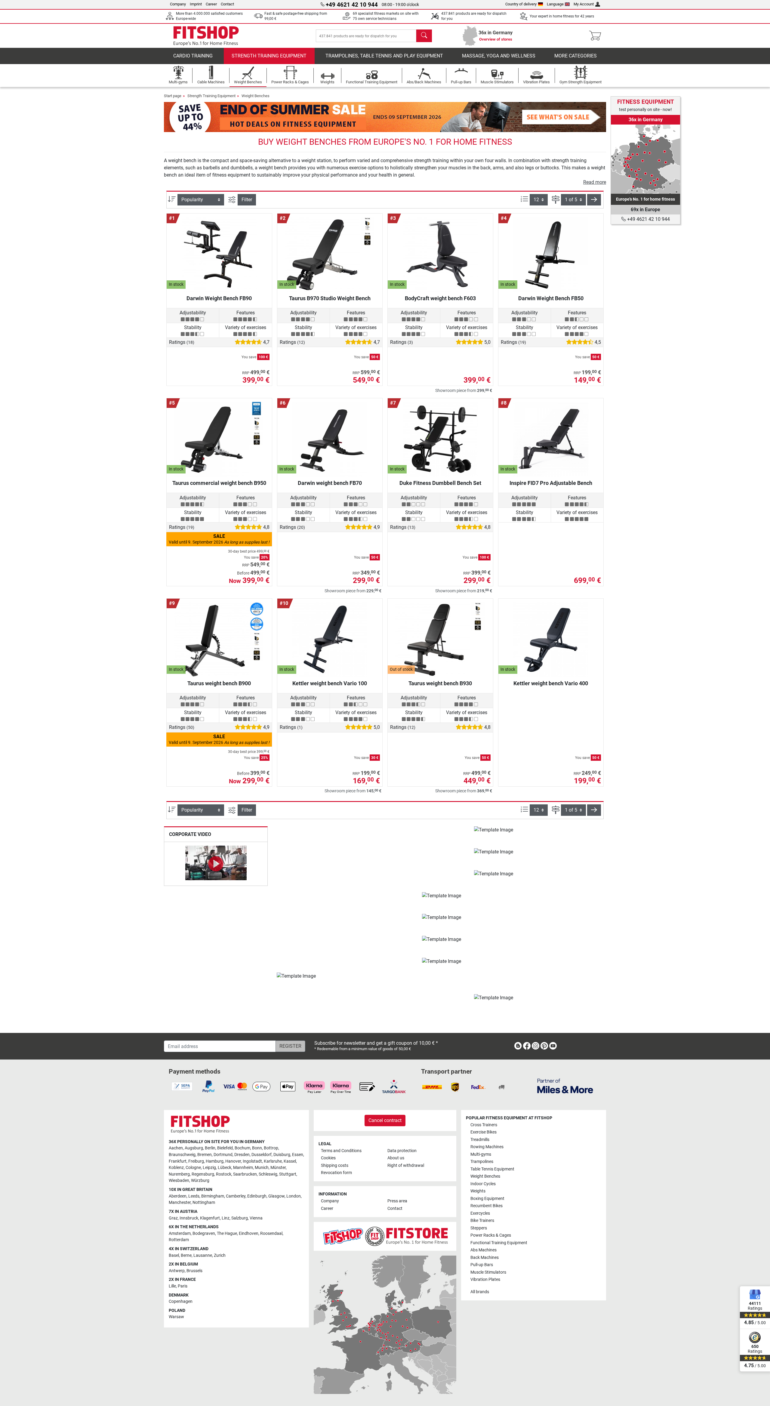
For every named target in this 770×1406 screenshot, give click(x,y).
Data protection (402, 1150)
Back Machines (484, 1257)
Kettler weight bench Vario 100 (329, 683)
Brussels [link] (194, 1270)
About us (395, 1158)
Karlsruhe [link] (273, 1161)
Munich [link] (262, 1167)
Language (555, 4)
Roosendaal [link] (271, 1233)
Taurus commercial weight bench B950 (219, 483)
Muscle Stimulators (488, 1272)
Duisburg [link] (281, 1154)
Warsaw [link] (176, 1316)
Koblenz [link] (176, 1167)
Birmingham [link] (212, 1196)
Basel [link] (174, 1255)
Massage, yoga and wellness (498, 56)
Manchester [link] (180, 1202)
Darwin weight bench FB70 (330, 483)
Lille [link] (172, 1286)
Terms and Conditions (341, 1150)
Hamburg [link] (214, 1161)
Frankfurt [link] (177, 1161)
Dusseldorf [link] (261, 1154)
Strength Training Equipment (269, 56)
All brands (479, 1291)
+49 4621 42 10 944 (648, 219)
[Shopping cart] (597, 35)
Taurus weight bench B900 (219, 683)
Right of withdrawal (405, 1165)
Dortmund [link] (223, 1154)
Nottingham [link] (203, 1202)
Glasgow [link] (276, 1196)
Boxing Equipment (487, 1198)
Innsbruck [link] (189, 1218)
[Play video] (215, 864)
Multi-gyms (480, 1154)
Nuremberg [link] (179, 1174)
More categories (575, 56)
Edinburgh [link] (256, 1196)
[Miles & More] (565, 1086)
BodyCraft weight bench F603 (440, 298)
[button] (594, 199)
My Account (584, 4)
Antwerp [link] (177, 1270)
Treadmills (479, 1139)
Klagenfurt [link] (210, 1218)
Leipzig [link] (209, 1167)
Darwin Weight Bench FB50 (551, 298)
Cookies (328, 1158)
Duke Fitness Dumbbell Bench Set (440, 483)
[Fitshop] (206, 35)
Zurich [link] (220, 1255)
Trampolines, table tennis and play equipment (384, 56)
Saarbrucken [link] (245, 1174)
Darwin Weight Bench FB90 (219, 298)
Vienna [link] (256, 1218)
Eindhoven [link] (248, 1233)
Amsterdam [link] (180, 1233)
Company (178, 4)
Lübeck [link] (224, 1167)
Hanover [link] (233, 1161)
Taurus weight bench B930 (440, 683)
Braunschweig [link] (182, 1154)
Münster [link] (278, 1167)
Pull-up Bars (481, 1264)
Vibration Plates (485, 1279)
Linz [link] (225, 1218)
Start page (172, 96)
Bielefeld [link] (225, 1148)
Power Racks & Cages (490, 1235)
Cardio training (193, 56)
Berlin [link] (210, 1148)
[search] (424, 35)
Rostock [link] (223, 1174)
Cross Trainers (483, 1124)
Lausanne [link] (202, 1255)
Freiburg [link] (196, 1161)
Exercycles (480, 1213)
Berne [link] (186, 1255)
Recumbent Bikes (486, 1205)
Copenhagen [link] (180, 1301)
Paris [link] (182, 1286)
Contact (227, 4)
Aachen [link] (176, 1148)
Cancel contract (385, 1120)
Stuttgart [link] (287, 1174)
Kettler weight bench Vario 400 (550, 683)
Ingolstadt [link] (252, 1161)
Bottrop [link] (271, 1148)
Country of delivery (521, 4)
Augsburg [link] (194, 1148)
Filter (247, 199)
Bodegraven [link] (203, 1233)
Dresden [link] (242, 1154)
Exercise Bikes (483, 1132)
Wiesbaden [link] (179, 1180)
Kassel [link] (290, 1161)
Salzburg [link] (239, 1218)
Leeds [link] (193, 1196)
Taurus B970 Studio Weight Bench (330, 298)
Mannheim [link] (243, 1167)
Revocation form (336, 1172)
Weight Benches (256, 96)
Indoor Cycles (483, 1183)
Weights (477, 1191)
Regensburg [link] (203, 1174)
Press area (397, 1201)
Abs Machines (483, 1250)
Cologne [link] (193, 1167)
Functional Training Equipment (498, 1242)
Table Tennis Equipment (492, 1169)
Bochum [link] (242, 1148)
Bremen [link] (204, 1154)
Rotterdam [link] (179, 1239)
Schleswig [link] (268, 1174)
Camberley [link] (235, 1196)
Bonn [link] (257, 1148)
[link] (645, 159)
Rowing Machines (487, 1146)
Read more (594, 182)
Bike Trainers (482, 1220)
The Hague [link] (227, 1233)
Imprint (196, 4)
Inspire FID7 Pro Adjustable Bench (551, 483)
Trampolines (481, 1161)
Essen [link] (297, 1154)
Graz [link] (173, 1218)
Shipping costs (334, 1165)
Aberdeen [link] (177, 1196)
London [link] (293, 1196)
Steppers (478, 1228)
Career (211, 4)
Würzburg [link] (200, 1180)
